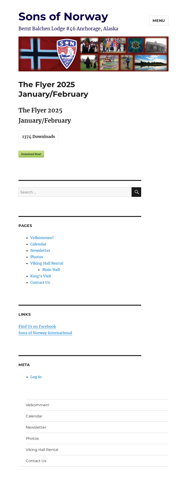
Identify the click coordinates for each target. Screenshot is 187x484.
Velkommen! (42, 237)
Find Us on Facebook (37, 326)
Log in (36, 377)
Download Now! (31, 154)
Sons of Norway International (45, 332)
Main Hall (51, 269)
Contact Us (40, 282)
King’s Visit (40, 276)
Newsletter (40, 250)
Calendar (38, 244)
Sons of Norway (63, 16)
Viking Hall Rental (46, 263)
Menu (159, 20)
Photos (36, 257)
